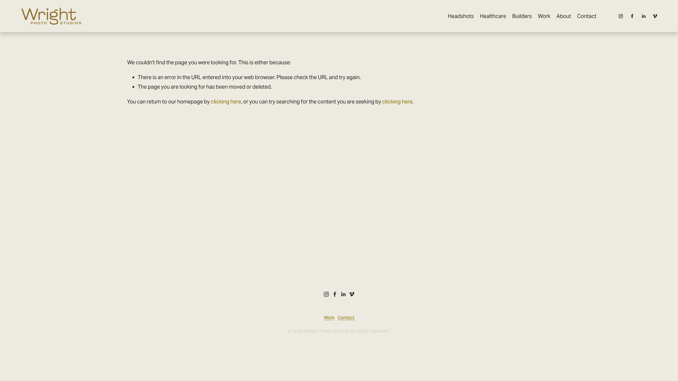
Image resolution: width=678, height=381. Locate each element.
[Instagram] (620, 16)
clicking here (226, 101)
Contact (586, 16)
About (563, 16)
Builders (522, 16)
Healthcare (493, 16)
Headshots (461, 16)
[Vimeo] (655, 16)
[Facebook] (632, 16)
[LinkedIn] (643, 16)
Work (544, 16)
